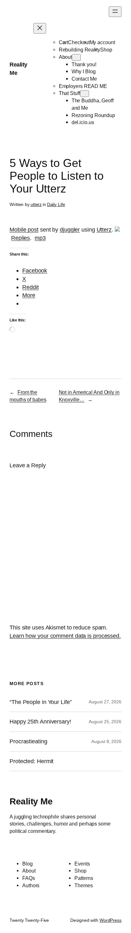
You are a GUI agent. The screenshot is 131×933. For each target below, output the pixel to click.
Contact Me (84, 79)
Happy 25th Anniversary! (40, 721)
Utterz (104, 229)
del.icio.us (83, 122)
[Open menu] (115, 11)
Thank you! (84, 64)
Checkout (78, 42)
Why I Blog (84, 71)
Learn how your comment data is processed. (65, 635)
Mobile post (24, 229)
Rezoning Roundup (93, 115)
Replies (20, 237)
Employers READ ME (83, 86)
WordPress (110, 920)
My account (102, 42)
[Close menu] (39, 28)
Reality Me (31, 801)
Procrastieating (28, 741)
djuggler (70, 229)
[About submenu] (76, 57)
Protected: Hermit (31, 761)
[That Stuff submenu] (84, 93)
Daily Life (56, 204)
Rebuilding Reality (79, 49)
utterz (36, 204)
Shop (106, 49)
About (65, 57)
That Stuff (69, 93)
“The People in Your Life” (41, 702)
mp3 (40, 237)
